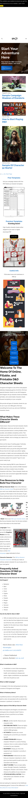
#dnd (17, 645)
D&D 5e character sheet (6, 489)
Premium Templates (14, 221)
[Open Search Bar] (2, 38)
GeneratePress (14, 795)
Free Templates (7, 68)
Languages (14, 362)
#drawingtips (7, 647)
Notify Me (14, 236)
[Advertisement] (14, 22)
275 (4, 174)
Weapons (14, 357)
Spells (14, 348)
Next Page (9, 174)
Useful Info (14, 271)
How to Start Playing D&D (12, 120)
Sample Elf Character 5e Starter (13, 166)
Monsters (14, 353)
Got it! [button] (1, 6)
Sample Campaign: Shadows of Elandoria (13, 96)
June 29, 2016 (19, 658)
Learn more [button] (21, 3)
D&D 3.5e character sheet (18, 519)
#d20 (21, 645)
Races (14, 343)
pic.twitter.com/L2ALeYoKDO (12, 650)
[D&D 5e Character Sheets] (15, 38)
